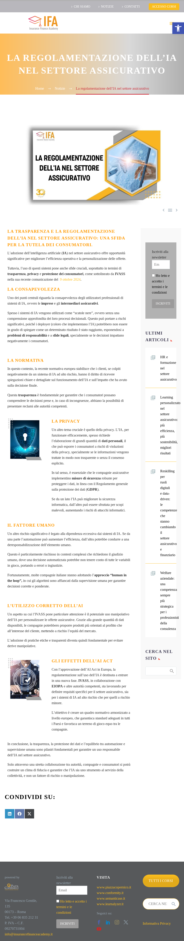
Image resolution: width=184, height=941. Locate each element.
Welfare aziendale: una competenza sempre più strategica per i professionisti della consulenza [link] (168, 601)
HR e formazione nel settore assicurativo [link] (168, 368)
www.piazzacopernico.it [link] (114, 887)
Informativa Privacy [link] (157, 923)
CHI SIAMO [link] (82, 6)
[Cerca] (173, 903)
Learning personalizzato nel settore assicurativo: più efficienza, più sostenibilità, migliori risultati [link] (168, 425)
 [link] (170, 210)
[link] (178, 28)
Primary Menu (172, 23)
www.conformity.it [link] (110, 893)
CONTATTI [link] (132, 6)
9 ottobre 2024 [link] (70, 279)
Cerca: (171, 671)
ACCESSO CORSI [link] (164, 6)
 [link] (176, 210)
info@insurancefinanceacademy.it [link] (29, 934)
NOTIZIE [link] (107, 6)
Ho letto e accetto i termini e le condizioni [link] (71, 906)
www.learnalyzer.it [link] (110, 904)
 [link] (163, 210)
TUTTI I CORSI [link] (161, 881)
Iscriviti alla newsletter (160, 254)
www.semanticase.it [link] (111, 898)
